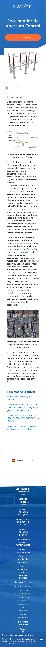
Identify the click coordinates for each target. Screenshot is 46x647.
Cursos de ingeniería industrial (23, 532)
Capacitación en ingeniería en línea (23, 491)
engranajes (24, 252)
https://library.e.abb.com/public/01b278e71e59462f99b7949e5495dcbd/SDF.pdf (23, 418)
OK (41, 639)
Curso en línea (23, 37)
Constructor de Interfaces (23, 607)
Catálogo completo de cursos (23, 502)
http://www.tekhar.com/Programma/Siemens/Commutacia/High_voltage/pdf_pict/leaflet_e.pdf (23, 407)
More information (19, 644)
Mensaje (13, 88)
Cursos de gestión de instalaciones (23, 559)
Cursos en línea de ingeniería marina (23, 522)
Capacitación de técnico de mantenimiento (23, 542)
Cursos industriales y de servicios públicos (23, 572)
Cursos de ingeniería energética (23, 512)
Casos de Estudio (23, 582)
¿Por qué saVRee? (23, 586)
